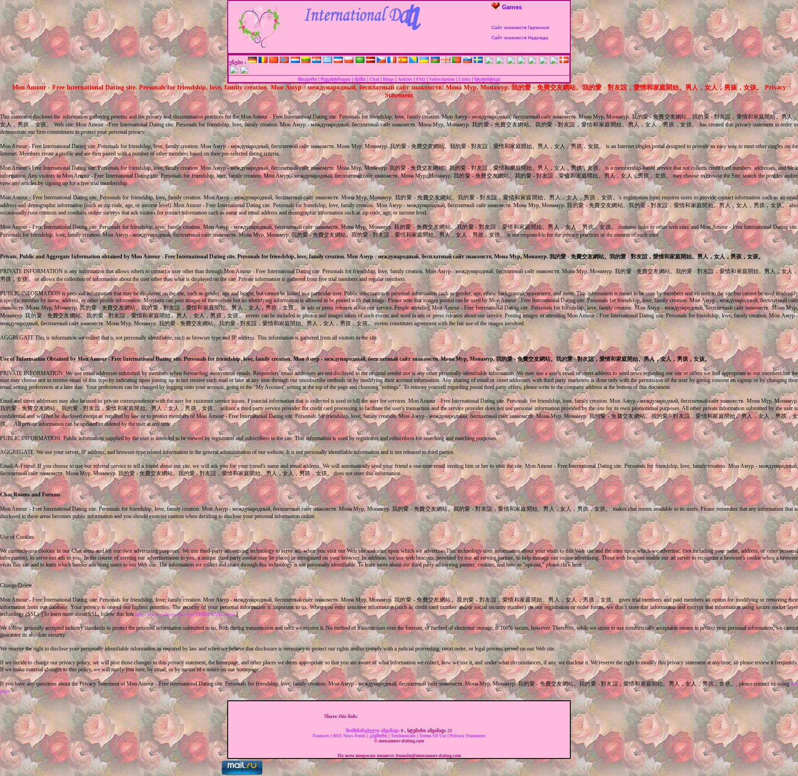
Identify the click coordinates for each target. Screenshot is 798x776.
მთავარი (307, 79)
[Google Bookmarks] (402, 716)
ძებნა (360, 79)
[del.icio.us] (412, 716)
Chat (374, 79)
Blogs (388, 79)
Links (465, 79)
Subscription (442, 79)
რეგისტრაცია (335, 79)
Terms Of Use (433, 735)
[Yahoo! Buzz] (392, 716)
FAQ (420, 79)
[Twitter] (373, 716)
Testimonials (404, 735)
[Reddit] (441, 716)
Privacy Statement (467, 735)
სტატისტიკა (487, 79)
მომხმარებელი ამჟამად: (373, 730)
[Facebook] (363, 716)
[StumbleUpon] (431, 716)
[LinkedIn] (421, 716)
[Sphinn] (460, 716)
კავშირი (378, 735)
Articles (405, 79)
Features (322, 735)
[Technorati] (450, 716)
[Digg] (383, 716)
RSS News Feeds (350, 735)
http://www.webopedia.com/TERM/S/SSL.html (185, 614)
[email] (470, 716)
